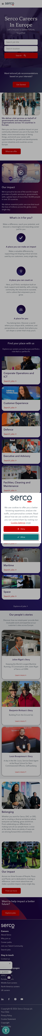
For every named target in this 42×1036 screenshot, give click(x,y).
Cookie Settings (18, 522)
